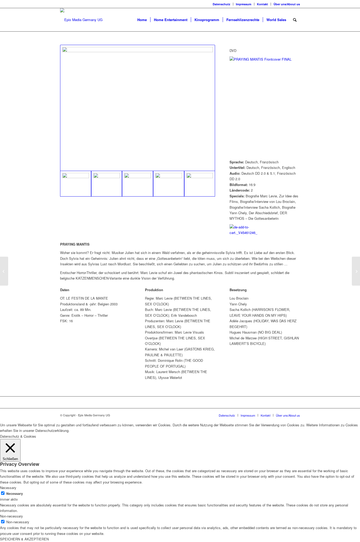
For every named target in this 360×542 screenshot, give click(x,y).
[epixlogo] (81, 19)
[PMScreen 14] (199, 184)
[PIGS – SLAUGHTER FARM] (4, 271)
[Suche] (295, 19)
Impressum (243, 4)
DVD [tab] (233, 50)
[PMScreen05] (137, 108)
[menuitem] (221, 4)
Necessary (14, 493)
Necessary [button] (8, 487)
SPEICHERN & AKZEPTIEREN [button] (24, 538)
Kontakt (262, 4)
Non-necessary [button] (11, 516)
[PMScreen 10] (168, 184)
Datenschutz (221, 4)
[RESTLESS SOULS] (356, 271)
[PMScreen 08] (137, 184)
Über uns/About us (287, 4)
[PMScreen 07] (106, 184)
